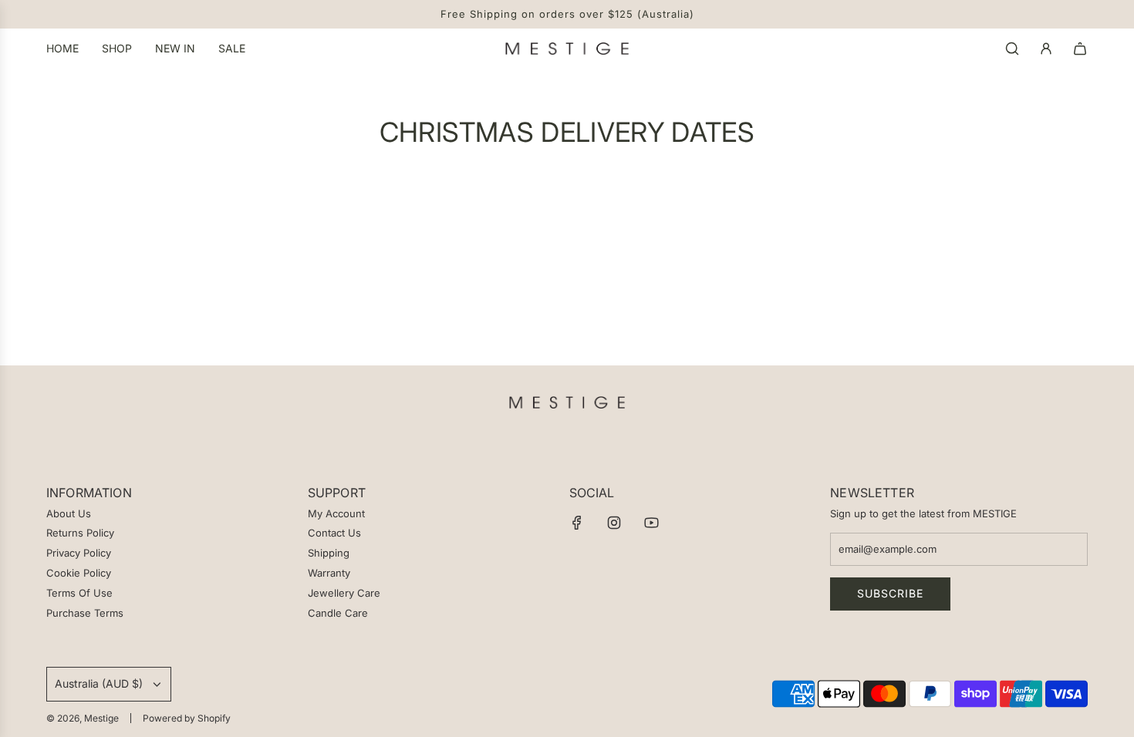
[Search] (1012, 49)
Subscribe (890, 593)
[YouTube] (651, 523)
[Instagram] (614, 523)
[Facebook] (577, 523)
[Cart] (1080, 49)
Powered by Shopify (187, 718)
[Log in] (1046, 49)
